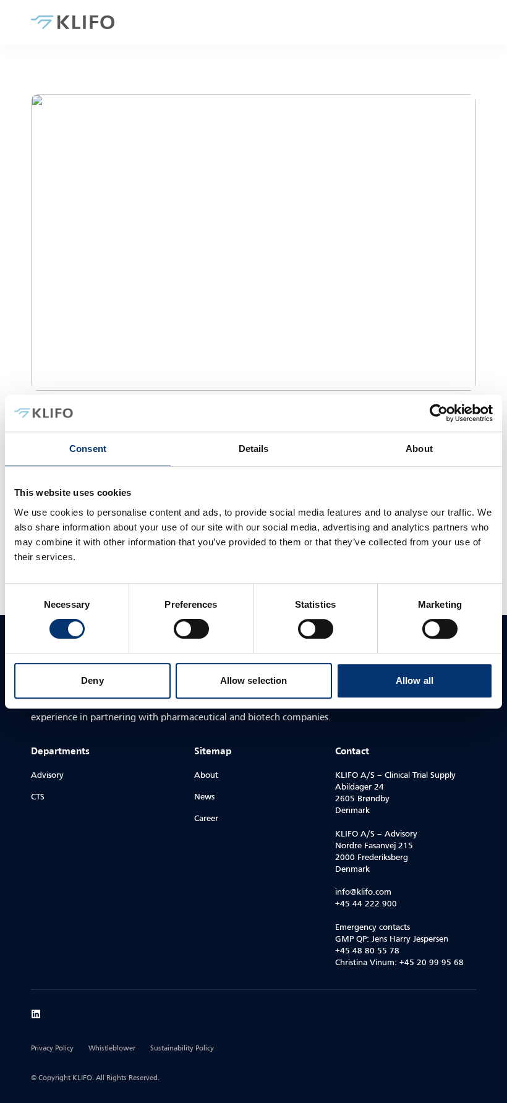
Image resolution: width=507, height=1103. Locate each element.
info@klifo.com (363, 892)
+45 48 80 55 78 (367, 951)
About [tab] (419, 448)
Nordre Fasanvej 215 (374, 846)
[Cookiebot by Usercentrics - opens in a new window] (439, 413)
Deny (92, 680)
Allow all (414, 680)
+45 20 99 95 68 (431, 963)
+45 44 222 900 (366, 904)
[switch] (191, 629)
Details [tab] (254, 448)
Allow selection (254, 680)
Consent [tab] (87, 448)
